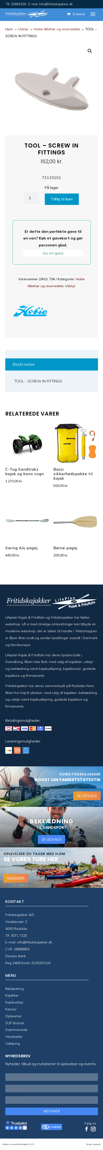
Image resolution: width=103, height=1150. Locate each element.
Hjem (9, 29)
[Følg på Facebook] (86, 1129)
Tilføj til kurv (62, 199)
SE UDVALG (87, 796)
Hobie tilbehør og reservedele (57, 29)
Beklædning (14, 989)
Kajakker (12, 995)
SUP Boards (14, 1023)
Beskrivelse (23, 364)
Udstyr (23, 29)
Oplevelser (13, 1016)
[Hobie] (30, 312)
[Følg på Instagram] (93, 1129)
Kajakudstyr (14, 1002)
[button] (90, 51)
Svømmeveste (16, 1030)
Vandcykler (14, 1036)
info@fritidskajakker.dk (34, 942)
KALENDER (15, 878)
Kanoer (11, 1009)
